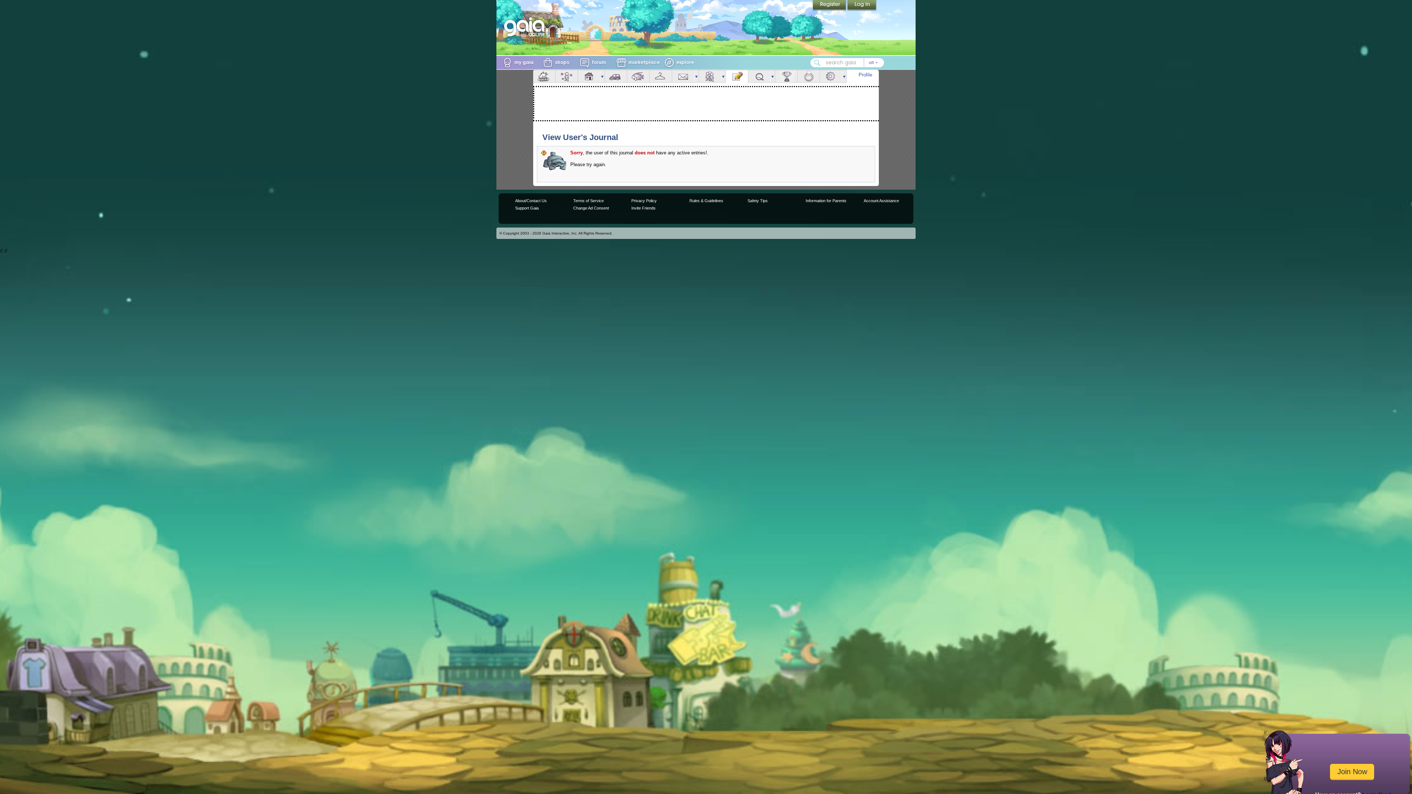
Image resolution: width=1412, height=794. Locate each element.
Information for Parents (826, 200)
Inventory (661, 76)
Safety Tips (758, 200)
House (589, 76)
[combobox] (847, 62)
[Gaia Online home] (526, 26)
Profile (865, 75)
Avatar (567, 76)
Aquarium (638, 76)
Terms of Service (588, 200)
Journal (737, 76)
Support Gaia (527, 208)
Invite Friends (643, 208)
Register (830, 5)
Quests (759, 76)
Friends (710, 76)
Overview (544, 76)
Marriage (809, 76)
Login (862, 5)
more (602, 76)
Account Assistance (881, 200)
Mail (683, 76)
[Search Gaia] (817, 63)
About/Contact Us (531, 200)
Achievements (786, 76)
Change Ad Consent (591, 208)
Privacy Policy (644, 200)
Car (616, 76)
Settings (831, 76)
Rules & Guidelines (706, 200)
